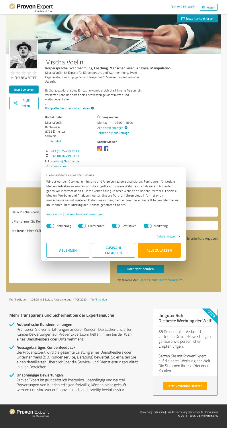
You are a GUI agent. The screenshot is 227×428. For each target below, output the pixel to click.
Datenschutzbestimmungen (84, 214)
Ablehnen (68, 250)
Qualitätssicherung (176, 412)
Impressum (54, 214)
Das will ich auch (183, 6)
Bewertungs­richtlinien (152, 412)
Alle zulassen (159, 250)
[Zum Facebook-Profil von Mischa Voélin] (107, 151)
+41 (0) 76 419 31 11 (65, 151)
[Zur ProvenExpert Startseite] (31, 8)
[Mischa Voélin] (23, 54)
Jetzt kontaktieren (199, 18)
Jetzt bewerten (24, 89)
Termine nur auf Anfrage (113, 133)
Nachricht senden (140, 268)
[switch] (82, 226)
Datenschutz (196, 412)
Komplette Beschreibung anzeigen (67, 108)
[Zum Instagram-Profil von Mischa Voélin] (100, 151)
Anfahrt (56, 141)
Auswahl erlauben (113, 250)
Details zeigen (166, 236)
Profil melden (98, 299)
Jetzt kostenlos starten (185, 385)
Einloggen (208, 7)
